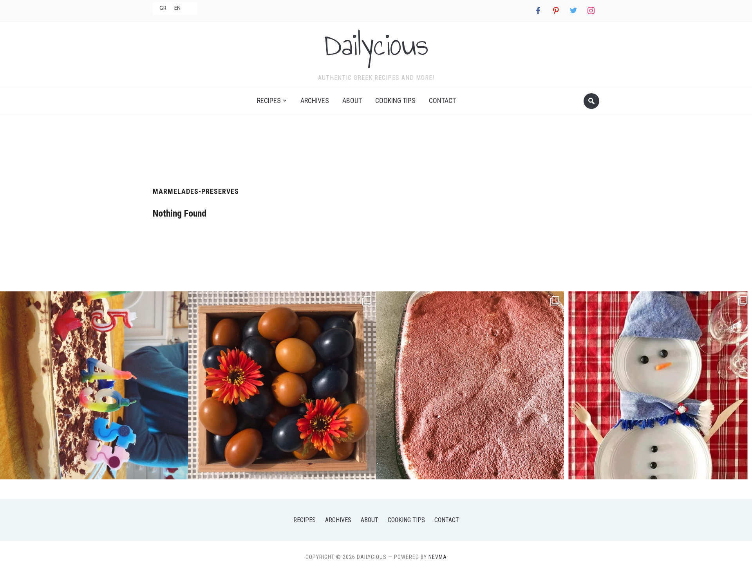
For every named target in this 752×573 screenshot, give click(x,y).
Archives (314, 100)
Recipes (269, 100)
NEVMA (437, 557)
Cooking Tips (395, 100)
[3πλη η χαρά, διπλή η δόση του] (94, 385)
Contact (442, 100)
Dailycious (376, 45)
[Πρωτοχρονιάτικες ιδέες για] (658, 385)
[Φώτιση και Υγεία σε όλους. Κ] (282, 385)
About (352, 100)
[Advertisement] (376, 147)
